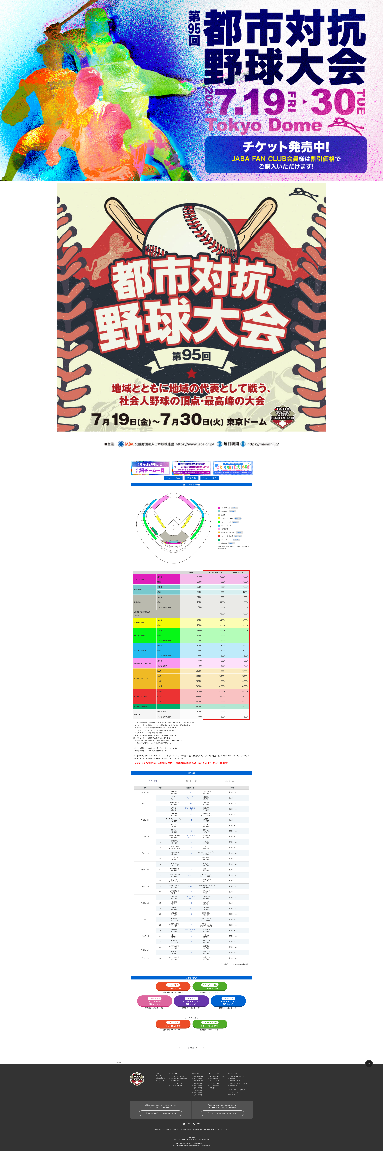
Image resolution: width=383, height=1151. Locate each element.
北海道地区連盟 (199, 1076)
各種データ (233, 1085)
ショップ (158, 1083)
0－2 (190, 869)
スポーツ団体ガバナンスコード (240, 1083)
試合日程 (191, 478)
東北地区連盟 (198, 1078)
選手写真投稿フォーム (217, 1076)
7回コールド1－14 (190, 836)
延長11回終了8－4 (190, 930)
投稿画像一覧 (214, 1078)
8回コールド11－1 (190, 897)
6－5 (190, 820)
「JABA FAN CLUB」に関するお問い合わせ (222, 1113)
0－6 (190, 842)
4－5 (190, 875)
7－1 (190, 919)
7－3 (190, 831)
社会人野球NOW (176, 1081)
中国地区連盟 (198, 1090)
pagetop (369, 1064)
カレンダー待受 (215, 1085)
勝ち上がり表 (191, 781)
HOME (191, 1048)
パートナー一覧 (233, 1092)
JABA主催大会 (160, 1078)
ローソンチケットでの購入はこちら (191, 1001)
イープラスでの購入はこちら (155, 1001)
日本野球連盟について (237, 1076)
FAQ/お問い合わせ (223, 1129)
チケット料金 (173, 478)
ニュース (158, 1076)
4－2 (190, 886)
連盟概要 (233, 1078)
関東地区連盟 (198, 1083)
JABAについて (232, 1073)
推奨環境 (197, 1129)
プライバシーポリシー (186, 1129)
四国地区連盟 (198, 1092)
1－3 (190, 958)
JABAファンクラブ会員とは (162, 1129)
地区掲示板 (195, 1073)
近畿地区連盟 (198, 1088)
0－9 (190, 892)
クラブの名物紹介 (176, 1085)
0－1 (190, 792)
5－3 (190, 847)
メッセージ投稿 (215, 1081)
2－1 (190, 864)
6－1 (190, 925)
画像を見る (235, 508)
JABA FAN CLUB (213, 1073)
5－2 (190, 803)
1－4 (190, 908)
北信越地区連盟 (199, 1081)
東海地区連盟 (198, 1085)
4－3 (190, 814)
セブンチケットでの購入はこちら (228, 1001)
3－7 (190, 858)
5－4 (190, 853)
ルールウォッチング (177, 1083)
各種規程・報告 (235, 1081)
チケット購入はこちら (173, 986)
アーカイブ (231, 1094)
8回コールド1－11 (190, 798)
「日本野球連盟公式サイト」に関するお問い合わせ (160, 1113)
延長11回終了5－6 (190, 809)
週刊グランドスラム (177, 1076)
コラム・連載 (173, 1073)
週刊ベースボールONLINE (179, 1078)
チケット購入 (210, 478)
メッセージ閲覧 (215, 1083)
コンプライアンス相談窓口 (236, 1090)
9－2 (190, 880)
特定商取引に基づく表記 (208, 1129)
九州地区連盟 (198, 1095)
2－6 (190, 914)
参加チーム (229, 781)
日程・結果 (153, 781)
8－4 (190, 947)
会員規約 (212, 1088)
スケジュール (160, 1080)
